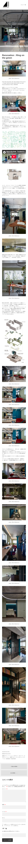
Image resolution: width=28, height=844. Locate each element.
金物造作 (8, 758)
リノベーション (9, 755)
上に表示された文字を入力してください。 (11, 831)
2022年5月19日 (5, 751)
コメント (4, 788)
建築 (4, 755)
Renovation (8, 753)
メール (4, 811)
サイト (3, 817)
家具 (11, 757)
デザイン (16, 755)
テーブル (16, 757)
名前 (4, 804)
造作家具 (14, 758)
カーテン (22, 755)
